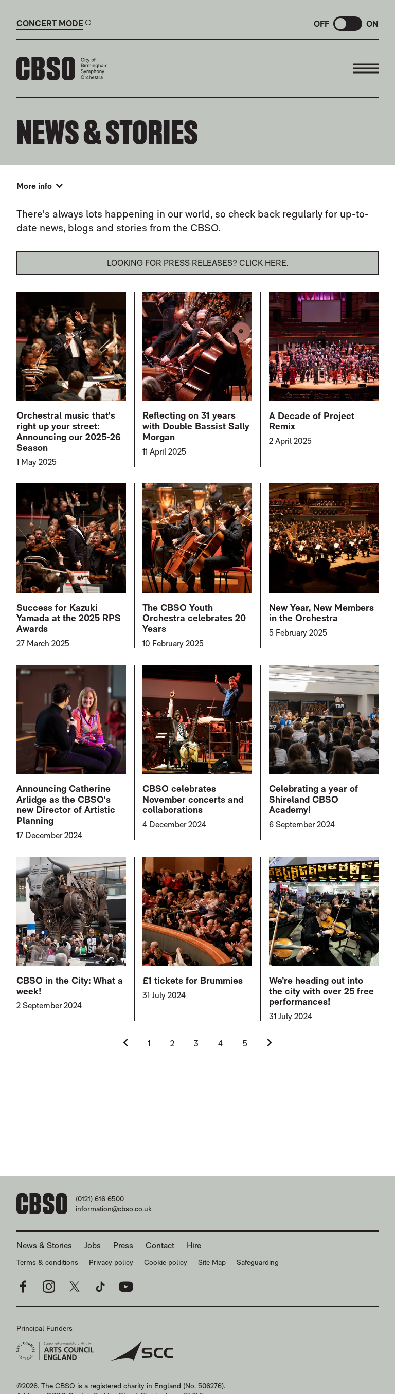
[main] (197, 620)
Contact (160, 1246)
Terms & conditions (47, 1262)
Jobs (92, 1246)
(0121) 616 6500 (100, 1198)
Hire (194, 1246)
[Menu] (366, 68)
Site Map (212, 1262)
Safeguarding (258, 1262)
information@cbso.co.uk (114, 1209)
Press (123, 1246)
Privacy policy (111, 1262)
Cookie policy (165, 1262)
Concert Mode (49, 24)
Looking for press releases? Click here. (198, 263)
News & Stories (44, 1246)
